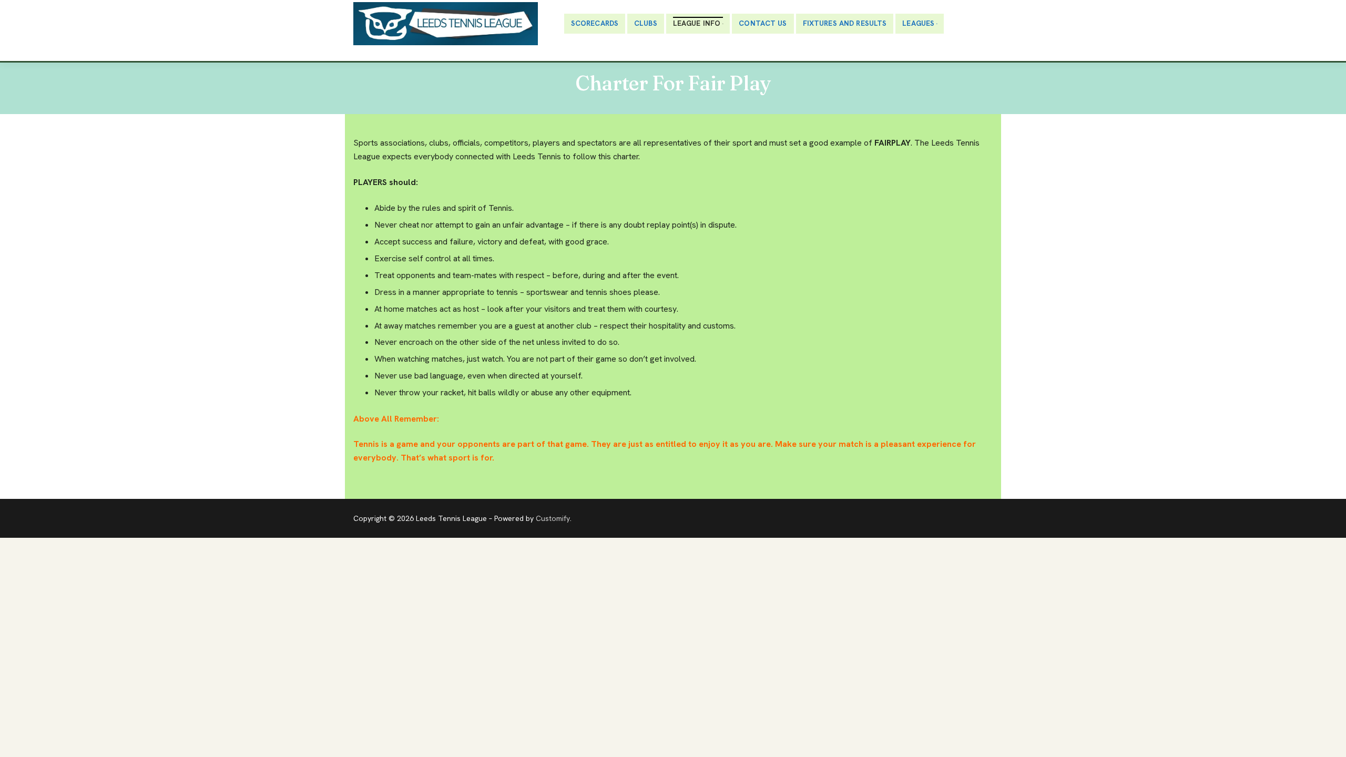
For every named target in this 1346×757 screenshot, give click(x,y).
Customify (553, 518)
